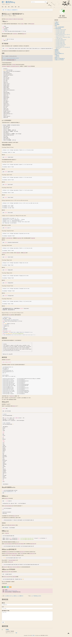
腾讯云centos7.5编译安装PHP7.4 (12, 9)
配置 (56, 25)
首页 (2, 6)
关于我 (12, 6)
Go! (45, 1)
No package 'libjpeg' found (60, 43)
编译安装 (56, 50)
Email (3, 606)
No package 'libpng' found (60, 42)
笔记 (5, 6)
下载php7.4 (57, 22)
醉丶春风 (33, 635)
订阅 (18, 6)
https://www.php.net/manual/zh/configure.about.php (11, 58)
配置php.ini (57, 54)
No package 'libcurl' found (60, 33)
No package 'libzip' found (60, 45)
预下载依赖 (57, 24)
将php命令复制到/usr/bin (59, 53)
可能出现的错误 (58, 28)
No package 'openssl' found (60, 30)
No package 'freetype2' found (61, 44)
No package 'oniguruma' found (61, 39)
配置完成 (56, 49)
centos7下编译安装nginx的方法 (36, 595)
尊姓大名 (3, 602)
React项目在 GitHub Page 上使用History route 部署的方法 (14, 595)
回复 (16, 632)
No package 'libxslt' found (60, 40)
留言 (15, 6)
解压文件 (56, 23)
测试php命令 (57, 52)
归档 (8, 6)
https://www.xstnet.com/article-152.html (11, 590)
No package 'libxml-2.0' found (61, 29)
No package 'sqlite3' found (60, 32)
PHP (5, 9)
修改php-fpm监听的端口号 (60, 58)
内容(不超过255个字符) (5, 610)
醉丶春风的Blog (8, 2)
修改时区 (57, 56)
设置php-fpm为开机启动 (59, 59)
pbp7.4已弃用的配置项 (60, 27)
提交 (3, 622)
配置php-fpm (57, 57)
